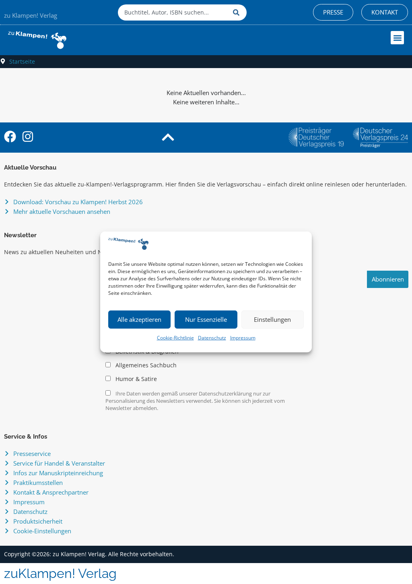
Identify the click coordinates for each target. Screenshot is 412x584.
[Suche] (238, 12)
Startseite (22, 61)
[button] (397, 37)
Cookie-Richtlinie (175, 337)
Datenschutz (212, 337)
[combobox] (173, 12)
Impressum (242, 337)
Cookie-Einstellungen (42, 531)
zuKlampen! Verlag (60, 573)
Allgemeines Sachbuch (145, 365)
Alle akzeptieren (139, 319)
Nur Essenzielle (206, 319)
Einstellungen (272, 319)
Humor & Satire (135, 379)
